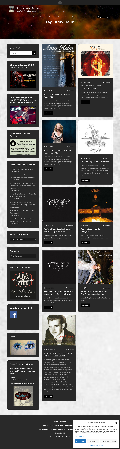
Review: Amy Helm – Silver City (95, 162)
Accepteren (80, 441)
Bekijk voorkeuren (108, 441)
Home (34, 17)
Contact (91, 17)
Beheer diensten (80, 436)
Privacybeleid (99, 445)
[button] (116, 423)
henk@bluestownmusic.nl (18, 380)
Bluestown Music (28, 8)
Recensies (43, 17)
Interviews (75, 17)
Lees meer (49, 113)
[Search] (34, 53)
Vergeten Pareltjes (103, 17)
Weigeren (93, 441)
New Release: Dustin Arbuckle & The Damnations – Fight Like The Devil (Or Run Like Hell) (23, 185)
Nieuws (71, 91)
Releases (52, 17)
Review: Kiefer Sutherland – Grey (22, 169)
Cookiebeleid (91, 445)
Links (83, 17)
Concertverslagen (63, 17)
